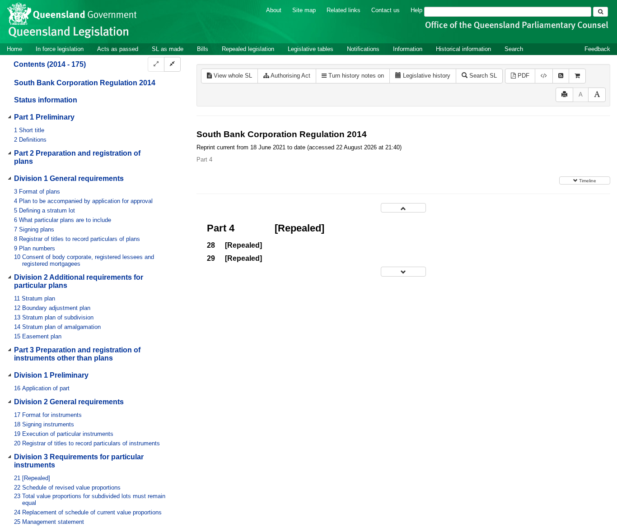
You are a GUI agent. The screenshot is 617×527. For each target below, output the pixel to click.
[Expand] (156, 64)
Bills (202, 49)
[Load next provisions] (403, 271)
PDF (522, 75)
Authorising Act (289, 75)
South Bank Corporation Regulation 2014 (84, 83)
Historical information (463, 49)
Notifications (363, 49)
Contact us (385, 10)
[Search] (600, 12)
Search (514, 49)
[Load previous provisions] (403, 208)
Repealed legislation (248, 49)
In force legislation (60, 49)
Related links (343, 10)
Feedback (597, 49)
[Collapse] (172, 64)
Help (416, 10)
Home (14, 49)
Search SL (482, 75)
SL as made (167, 49)
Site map (304, 10)
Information (407, 49)
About (273, 10)
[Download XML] (544, 76)
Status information (45, 100)
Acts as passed (117, 49)
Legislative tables (310, 49)
